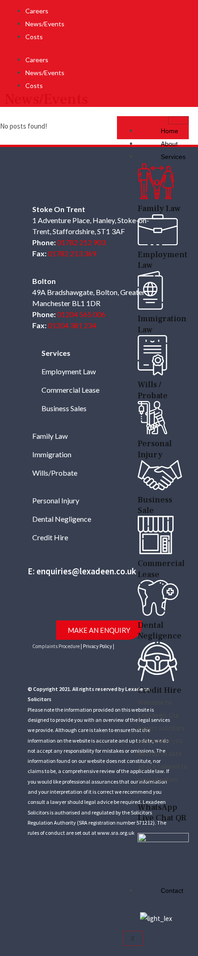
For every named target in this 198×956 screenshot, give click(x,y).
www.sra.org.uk (115, 832)
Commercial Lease (70, 389)
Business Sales (64, 408)
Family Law (50, 435)
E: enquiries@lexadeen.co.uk (82, 571)
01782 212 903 (81, 242)
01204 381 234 (72, 325)
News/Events (44, 24)
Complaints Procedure (56, 646)
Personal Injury (55, 500)
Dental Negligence (61, 518)
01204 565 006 (81, 314)
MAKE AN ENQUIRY (99, 630)
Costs (34, 37)
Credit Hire (50, 537)
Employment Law (68, 371)
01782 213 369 (72, 253)
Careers (36, 11)
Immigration (51, 454)
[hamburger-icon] (178, 120)
